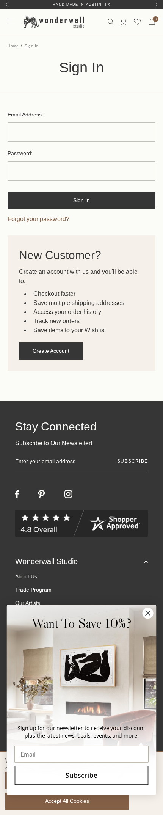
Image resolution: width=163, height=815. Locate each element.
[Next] (156, 4)
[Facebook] (17, 494)
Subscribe (81, 775)
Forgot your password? (38, 219)
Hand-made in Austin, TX (81, 4)
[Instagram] (68, 494)
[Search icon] (110, 22)
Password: (20, 153)
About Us (26, 576)
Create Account (51, 351)
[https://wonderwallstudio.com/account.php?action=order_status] (123, 22)
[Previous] (7, 4)
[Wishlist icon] (137, 22)
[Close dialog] (148, 613)
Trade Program (33, 590)
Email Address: (25, 114)
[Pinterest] (41, 494)
